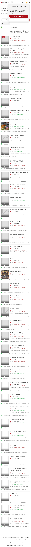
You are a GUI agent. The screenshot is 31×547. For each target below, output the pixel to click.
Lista (7, 20)
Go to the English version (18, 16)
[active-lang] (27, 2)
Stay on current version (18, 20)
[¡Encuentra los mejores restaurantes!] (5, 2)
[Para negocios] (12, 2)
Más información (14, 33)
